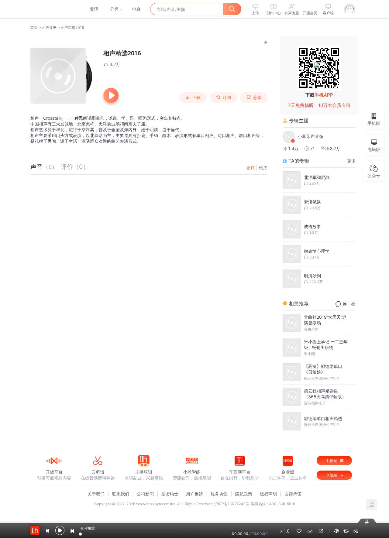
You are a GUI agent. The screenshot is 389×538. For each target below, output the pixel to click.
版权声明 (268, 493)
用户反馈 (194, 493)
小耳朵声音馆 (310, 136)
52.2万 (333, 148)
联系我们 (120, 493)
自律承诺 (292, 493)
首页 (34, 27)
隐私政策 (243, 493)
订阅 (226, 97)
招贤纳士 (169, 493)
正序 (250, 167)
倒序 (263, 167)
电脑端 (332, 475)
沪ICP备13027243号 (231, 504)
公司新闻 (145, 493)
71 (312, 148)
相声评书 (49, 27)
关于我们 (96, 493)
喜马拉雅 (53, 9)
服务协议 (219, 493)
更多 (351, 160)
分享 (257, 97)
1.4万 (293, 148)
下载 (196, 97)
